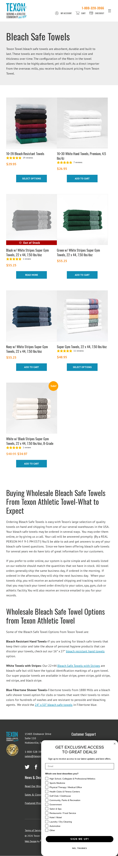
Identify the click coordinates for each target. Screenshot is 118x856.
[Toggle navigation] (109, 10)
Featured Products (36, 803)
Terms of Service (33, 830)
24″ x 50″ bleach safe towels (54, 705)
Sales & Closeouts (36, 794)
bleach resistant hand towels (85, 651)
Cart (83, 13)
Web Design (31, 841)
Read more (31, 274)
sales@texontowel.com (39, 756)
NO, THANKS (79, 848)
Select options (31, 178)
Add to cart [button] (82, 178)
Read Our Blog (33, 786)
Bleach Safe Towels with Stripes (78, 666)
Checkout (99, 13)
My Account (66, 13)
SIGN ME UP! (79, 839)
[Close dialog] (114, 743)
